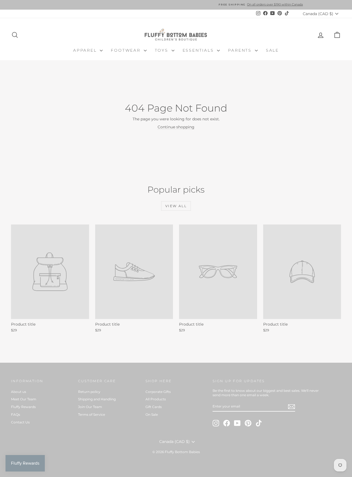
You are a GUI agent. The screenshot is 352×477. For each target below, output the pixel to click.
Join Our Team (90, 407)
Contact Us (20, 422)
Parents (240, 50)
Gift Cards (153, 407)
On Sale (151, 414)
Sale (272, 50)
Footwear (126, 50)
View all (176, 206)
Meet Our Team (23, 399)
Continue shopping (176, 126)
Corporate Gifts (158, 392)
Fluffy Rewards (23, 407)
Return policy (89, 392)
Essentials (199, 50)
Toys (162, 50)
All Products (155, 399)
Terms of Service (91, 414)
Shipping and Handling (97, 399)
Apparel (85, 50)
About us (18, 392)
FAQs (15, 414)
